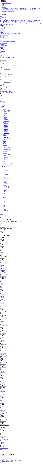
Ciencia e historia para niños (25, 8)
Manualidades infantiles (34, 8)
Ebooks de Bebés (4, 185)
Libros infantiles (5, 22)
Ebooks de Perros (6, 33)
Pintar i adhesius (4, 143)
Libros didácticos (20, 19)
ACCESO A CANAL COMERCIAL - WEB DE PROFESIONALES (7, 57)
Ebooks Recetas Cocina (2, 32)
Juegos (6, 43)
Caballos (5, 204)
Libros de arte (19, 20)
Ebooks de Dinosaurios (17, 33)
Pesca (1, 42)
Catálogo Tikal (11, 92)
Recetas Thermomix (9, 20)
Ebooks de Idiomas (5, 184)
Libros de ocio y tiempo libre (37, 20)
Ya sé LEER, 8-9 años (13, 21)
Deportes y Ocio (4, 177)
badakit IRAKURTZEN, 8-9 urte (7, 164)
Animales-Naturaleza (2, 23)
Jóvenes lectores (1, 16)
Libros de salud (29, 9)
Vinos (2, 45)
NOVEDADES (1, 107)
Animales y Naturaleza (26, 9)
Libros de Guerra (36, 23)
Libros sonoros (26, 19)
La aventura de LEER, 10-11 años (19, 21)
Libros (2, 2)
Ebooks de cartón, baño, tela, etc (7, 168)
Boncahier (5, 7)
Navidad (34, 19)
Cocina (1, 45)
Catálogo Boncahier (5, 92)
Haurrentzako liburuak (5, 152)
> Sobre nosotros (2, 450)
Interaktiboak (5, 155)
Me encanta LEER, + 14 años (32, 21)
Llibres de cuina (4, 144)
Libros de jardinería (13, 9)
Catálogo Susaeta (8, 92)
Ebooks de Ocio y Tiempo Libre (7, 178)
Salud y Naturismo (13, 23)
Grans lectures (4, 142)
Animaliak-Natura (4, 160)
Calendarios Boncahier (6, 24)
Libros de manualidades (17, 9)
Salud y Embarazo (4, 182)
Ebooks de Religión (8, 34)
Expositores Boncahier (11, 24)
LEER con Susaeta (22, 22)
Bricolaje (1, 44)
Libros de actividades (38, 8)
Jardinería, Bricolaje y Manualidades (19, 23)
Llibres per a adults (5, 151)
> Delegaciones (5, 450)
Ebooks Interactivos (6, 169)
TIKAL (5, 62)
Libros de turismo (32, 20)
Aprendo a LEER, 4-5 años (3, 21)
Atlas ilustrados (4, 17)
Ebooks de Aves (9, 33)
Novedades (1, 92)
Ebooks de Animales (2, 33)
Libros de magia (5, 8)
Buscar (1, 88)
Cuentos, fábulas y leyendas (9, 19)
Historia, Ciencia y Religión (25, 23)
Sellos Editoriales (3, 10)
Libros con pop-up (6, 116)
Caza (0, 42)
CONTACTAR (1, 48)
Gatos (4, 205)
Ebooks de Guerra (12, 34)
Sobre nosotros (1, 46)
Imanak (5, 158)
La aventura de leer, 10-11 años (7, 187)
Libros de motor (9, 9)
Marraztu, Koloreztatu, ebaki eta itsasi (8, 156)
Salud (4, 192)
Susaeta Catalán (3, 139)
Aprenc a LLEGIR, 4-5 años (7, 147)
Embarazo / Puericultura (33, 9)
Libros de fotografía (6, 9)
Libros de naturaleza (13, 8)
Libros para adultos (12, 22)
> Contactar (10, 450)
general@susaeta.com (19, 460)
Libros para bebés (2, 15)
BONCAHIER (8, 62)
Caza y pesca (5, 23)
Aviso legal (10, 461)
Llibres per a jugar (4, 140)
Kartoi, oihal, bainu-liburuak (7, 154)
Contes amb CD (4, 141)
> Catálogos (8, 450)
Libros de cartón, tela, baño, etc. (15, 19)
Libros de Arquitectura (6, 210)
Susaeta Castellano (3, 108)
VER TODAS (1, 94)
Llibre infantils (4, 150)
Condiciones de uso (7, 461)
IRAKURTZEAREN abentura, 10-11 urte (8, 165)
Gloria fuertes (1, 17)
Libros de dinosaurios (17, 8)
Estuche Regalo (30, 23)
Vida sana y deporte (9, 23)
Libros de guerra (25, 20)
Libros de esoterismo (6, 128)
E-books (2, 7)
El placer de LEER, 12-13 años (25, 21)
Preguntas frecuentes (2, 89)
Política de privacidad (2, 461)
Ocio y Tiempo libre (2, 43)
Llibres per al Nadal (5, 145)
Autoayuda (5, 193)
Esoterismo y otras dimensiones (7, 41)
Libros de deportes (29, 20)
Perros (4, 201)
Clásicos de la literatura (2, 28)
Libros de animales (9, 8)
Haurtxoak (5, 159)
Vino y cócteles (5, 20)
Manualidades (5, 44)
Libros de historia (16, 20)
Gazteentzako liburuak (5, 153)
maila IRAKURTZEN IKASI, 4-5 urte (8, 163)
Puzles (35, 19)
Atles (3, 146)
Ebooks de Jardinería (6, 173)
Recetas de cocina (2, 20)
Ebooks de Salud (2, 35)
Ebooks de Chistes (6, 170)
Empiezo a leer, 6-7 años (6, 186)
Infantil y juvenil (4, 167)
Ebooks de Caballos (13, 33)
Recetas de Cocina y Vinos (5, 171)
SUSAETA (2, 62)
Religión (5, 209)
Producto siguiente (2, 446)
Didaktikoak (4, 161)
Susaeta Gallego (3, 166)
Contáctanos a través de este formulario (4, 448)
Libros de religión (22, 20)
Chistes (32, 19)
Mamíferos (5, 203)
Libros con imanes (38, 19)
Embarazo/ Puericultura (6, 35)
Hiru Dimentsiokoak (6, 157)
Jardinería (3, 44)
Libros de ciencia (12, 20)
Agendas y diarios (30, 19)
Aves (4, 202)
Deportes (5, 43)
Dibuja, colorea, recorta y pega (3, 19)
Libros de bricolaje (22, 9)
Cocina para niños (30, 8)
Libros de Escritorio (2, 24)
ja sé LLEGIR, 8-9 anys (6, 148)
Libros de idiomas (21, 8)
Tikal (3, 7)
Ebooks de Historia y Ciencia (3, 34)
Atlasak (3, 162)
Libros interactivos (23, 19)
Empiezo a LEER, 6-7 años (8, 21)
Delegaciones (1, 47)
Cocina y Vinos (33, 23)
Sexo (15, 23)
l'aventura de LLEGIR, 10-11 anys (7, 149)
